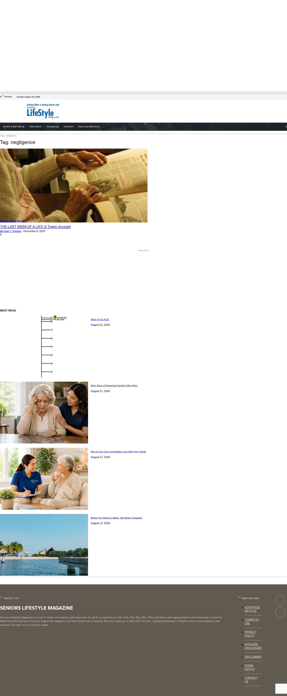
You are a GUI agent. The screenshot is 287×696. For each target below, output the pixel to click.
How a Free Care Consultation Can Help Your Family (118, 451)
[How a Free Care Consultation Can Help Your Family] (44, 478)
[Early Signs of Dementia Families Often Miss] (44, 412)
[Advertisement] (146, 111)
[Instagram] (280, 612)
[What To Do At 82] (44, 346)
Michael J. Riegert (10, 231)
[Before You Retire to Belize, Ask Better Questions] (44, 545)
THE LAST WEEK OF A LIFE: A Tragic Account (35, 227)
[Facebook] (285, 97)
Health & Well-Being (12, 220)
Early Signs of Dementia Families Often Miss (114, 385)
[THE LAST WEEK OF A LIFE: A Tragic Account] (73, 185)
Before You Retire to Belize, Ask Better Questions (116, 517)
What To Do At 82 (100, 319)
